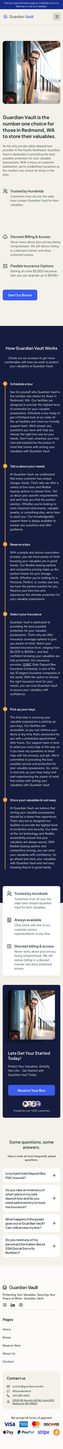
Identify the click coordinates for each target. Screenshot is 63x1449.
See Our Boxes (20, 295)
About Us (9, 1353)
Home (7, 1329)
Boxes (7, 1337)
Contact (8, 1361)
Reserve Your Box (31, 1090)
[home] (18, 16)
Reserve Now (12, 1345)
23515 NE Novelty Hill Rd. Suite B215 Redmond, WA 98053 (33, 1402)
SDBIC (27, 664)
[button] (57, 17)
